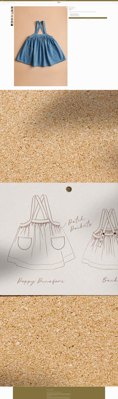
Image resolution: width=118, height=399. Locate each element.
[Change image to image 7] (12, 24)
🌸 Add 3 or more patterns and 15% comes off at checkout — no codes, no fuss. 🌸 (59, 0)
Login (114, 2)
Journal (14, 2)
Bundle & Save (7, 2)
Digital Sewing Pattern (71, 6)
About (10, 2)
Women (4, 2)
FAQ (12, 2)
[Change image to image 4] (12, 16)
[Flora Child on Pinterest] (1, 0)
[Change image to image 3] (12, 13)
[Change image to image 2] (12, 10)
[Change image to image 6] (12, 22)
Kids (1, 2)
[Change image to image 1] (12, 7)
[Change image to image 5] (12, 19)
